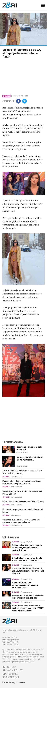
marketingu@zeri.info (10, 640)
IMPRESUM (9, 666)
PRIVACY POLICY (12, 670)
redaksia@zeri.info (9, 637)
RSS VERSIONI (11, 677)
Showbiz (6, 96)
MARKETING (10, 673)
